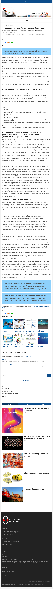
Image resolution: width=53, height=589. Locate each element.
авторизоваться (27, 356)
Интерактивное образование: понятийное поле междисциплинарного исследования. (37, 437)
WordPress (29, 584)
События (4, 398)
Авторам (4, 535)
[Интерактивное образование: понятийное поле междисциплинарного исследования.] (12, 436)
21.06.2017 (26, 412)
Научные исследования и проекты (10, 393)
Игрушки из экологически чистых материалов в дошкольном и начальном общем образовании (37, 472)
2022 (5, 545)
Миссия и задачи (7, 529)
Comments (26, 404)
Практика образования (7, 391)
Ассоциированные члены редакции (12, 541)
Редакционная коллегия (9, 543)
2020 (5, 548)
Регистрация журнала (8, 534)
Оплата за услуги (7, 537)
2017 (5, 553)
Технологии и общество (7, 394)
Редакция (4, 538)
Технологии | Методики (7, 25)
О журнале (4, 528)
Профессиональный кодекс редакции (12, 531)
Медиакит (4, 556)
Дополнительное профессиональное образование (13, 34)
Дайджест (4, 396)
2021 (5, 547)
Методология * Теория (7, 388)
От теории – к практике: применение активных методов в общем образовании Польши (36, 488)
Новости (4, 385)
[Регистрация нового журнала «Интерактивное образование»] (12, 408)
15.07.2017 (26, 491)
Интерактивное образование (9, 584)
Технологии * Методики (7, 390)
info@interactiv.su (7, 575)
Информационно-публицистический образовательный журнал (39, 581)
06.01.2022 (5, 32)
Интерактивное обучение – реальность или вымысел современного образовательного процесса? (36, 455)
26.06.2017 (26, 440)
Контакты (4, 554)
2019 (5, 550)
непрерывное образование (29, 34)
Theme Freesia (24, 584)
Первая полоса (5, 386)
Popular (10, 404)
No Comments (12, 32)
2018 (5, 551)
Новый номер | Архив (7, 544)
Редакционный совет (8, 540)
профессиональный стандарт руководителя (16, 36)
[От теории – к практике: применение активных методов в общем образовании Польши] (12, 488)
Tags (42, 404)
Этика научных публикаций (10, 532)
